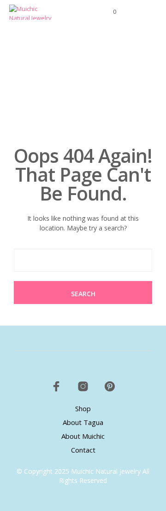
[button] (108, 12)
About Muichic (83, 436)
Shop (83, 408)
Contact (83, 449)
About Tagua (83, 422)
